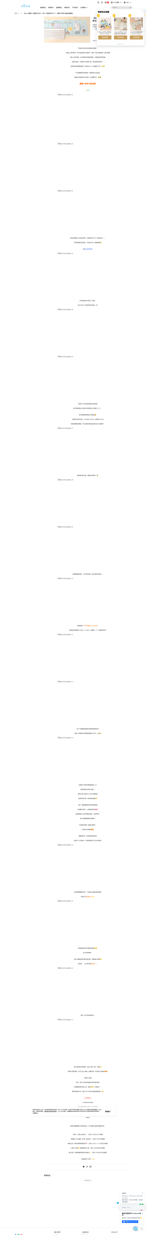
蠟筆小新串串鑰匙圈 (96, 1148)
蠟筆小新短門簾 (97, 1139)
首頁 (15, 13)
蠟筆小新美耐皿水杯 (94, 1134)
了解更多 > (35, 1113)
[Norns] (25, 5)
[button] (142, 29)
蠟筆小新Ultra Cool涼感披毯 (97, 1143)
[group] (104, 28)
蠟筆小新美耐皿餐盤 (98, 1152)
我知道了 (108, 1111)
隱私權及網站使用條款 (50, 1111)
